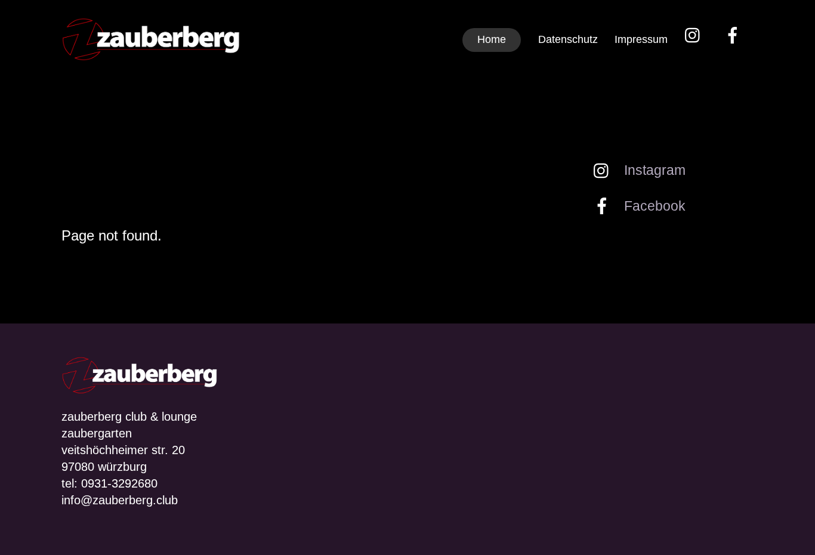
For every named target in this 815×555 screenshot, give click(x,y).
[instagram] (695, 35)
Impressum (641, 39)
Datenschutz (568, 39)
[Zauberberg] (150, 53)
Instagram (653, 170)
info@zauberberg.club (119, 500)
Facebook (653, 206)
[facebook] (734, 35)
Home (491, 39)
